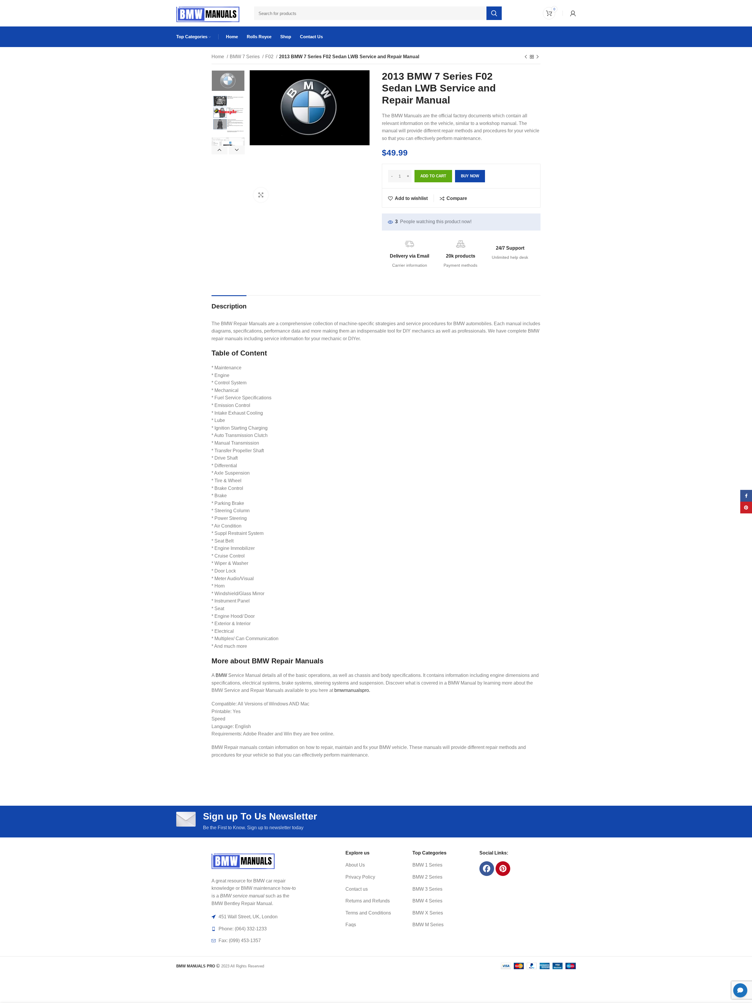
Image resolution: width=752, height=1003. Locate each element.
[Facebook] (486, 868)
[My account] (573, 13)
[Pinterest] (503, 868)
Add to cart (433, 176)
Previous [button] (219, 150)
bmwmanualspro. (352, 690)
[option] (228, 81)
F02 (270, 56)
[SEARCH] (494, 13)
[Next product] (537, 57)
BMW (221, 675)
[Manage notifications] (13, 990)
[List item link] (371, 865)
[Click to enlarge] (261, 195)
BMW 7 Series (245, 56)
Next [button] (237, 150)
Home (218, 56)
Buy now (470, 176)
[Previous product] (526, 57)
